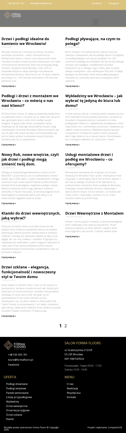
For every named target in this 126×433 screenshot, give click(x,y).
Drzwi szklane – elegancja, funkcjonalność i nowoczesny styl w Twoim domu (29, 271)
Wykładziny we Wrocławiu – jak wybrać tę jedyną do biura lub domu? (94, 100)
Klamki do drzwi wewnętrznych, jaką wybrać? (31, 215)
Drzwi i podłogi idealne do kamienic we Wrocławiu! (25, 41)
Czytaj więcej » (9, 86)
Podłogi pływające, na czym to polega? (92, 41)
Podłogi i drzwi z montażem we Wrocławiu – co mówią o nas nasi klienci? (30, 100)
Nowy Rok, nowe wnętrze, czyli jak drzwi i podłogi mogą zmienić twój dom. (30, 159)
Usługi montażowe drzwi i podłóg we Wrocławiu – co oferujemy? (89, 159)
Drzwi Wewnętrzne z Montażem (94, 213)
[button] (96, 22)
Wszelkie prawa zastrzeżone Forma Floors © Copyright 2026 (31, 428)
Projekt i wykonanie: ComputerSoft (104, 427)
